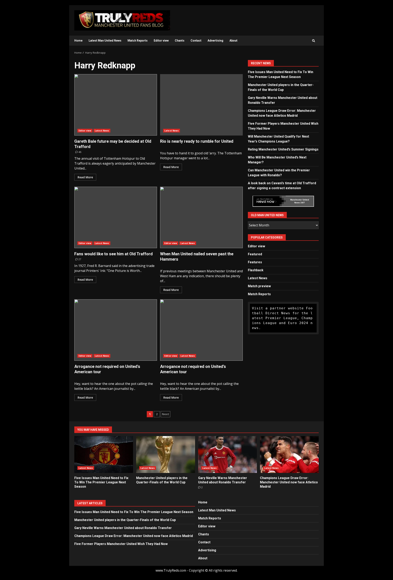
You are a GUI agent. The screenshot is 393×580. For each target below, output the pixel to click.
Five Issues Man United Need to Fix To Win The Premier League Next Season (103, 454)
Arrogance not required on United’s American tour (201, 330)
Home (78, 40)
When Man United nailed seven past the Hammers (201, 217)
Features (255, 262)
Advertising (215, 40)
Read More (85, 177)
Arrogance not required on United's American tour (115, 330)
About (233, 40)
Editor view (161, 40)
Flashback (255, 270)
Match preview (259, 286)
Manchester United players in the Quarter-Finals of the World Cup (165, 454)
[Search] (313, 41)
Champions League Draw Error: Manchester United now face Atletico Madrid (289, 454)
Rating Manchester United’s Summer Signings (283, 149)
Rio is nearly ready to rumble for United (201, 105)
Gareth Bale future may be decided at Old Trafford (115, 105)
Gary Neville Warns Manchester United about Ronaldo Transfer (227, 454)
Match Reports (138, 40)
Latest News (102, 130)
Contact (196, 40)
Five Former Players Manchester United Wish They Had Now (121, 544)
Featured (255, 254)
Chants (179, 40)
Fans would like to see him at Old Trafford (115, 217)
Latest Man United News (105, 40)
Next (165, 414)
